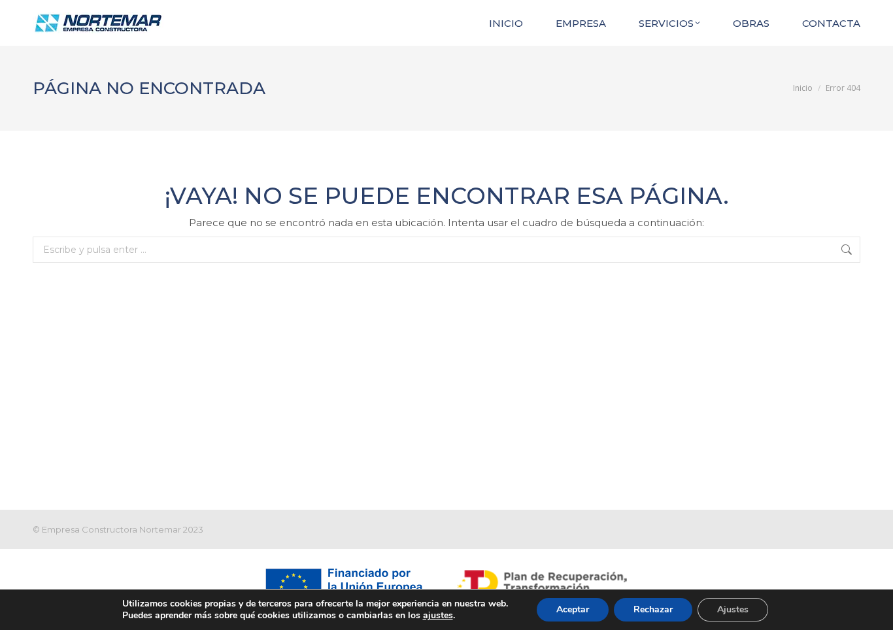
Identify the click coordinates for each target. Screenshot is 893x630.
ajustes (438, 616)
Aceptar (572, 609)
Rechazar (653, 609)
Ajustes (733, 609)
